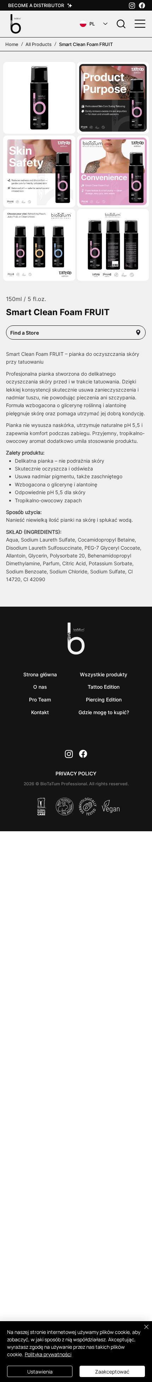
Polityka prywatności (48, 1354)
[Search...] (121, 24)
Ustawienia (40, 1371)
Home (11, 44)
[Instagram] (132, 5)
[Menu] (140, 23)
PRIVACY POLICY (76, 773)
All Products (38, 44)
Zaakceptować (112, 1371)
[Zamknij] (142, 1331)
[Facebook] (142, 5)
